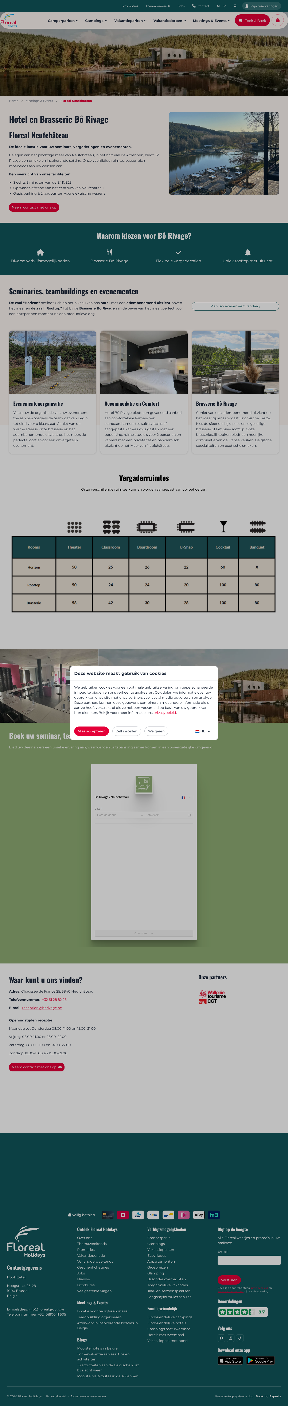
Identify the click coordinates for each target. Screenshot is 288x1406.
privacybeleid (164, 713)
